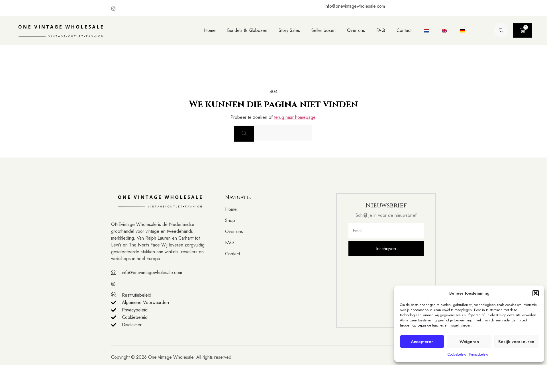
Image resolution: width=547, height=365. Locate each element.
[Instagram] (113, 8)
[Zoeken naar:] (273, 132)
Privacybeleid (478, 354)
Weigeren (469, 342)
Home (210, 30)
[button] (535, 293)
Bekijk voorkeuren (516, 342)
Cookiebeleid (457, 354)
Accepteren (422, 342)
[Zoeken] (244, 134)
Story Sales (289, 30)
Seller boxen (323, 30)
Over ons (356, 30)
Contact (404, 30)
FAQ (380, 30)
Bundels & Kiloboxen (247, 30)
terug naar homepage (294, 117)
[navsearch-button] (501, 30)
